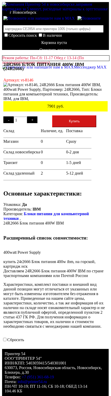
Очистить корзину (55, 50)
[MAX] (39, 18)
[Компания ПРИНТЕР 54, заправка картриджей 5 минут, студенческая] (89, 18)
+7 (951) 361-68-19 (38, 377)
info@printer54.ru (32, 381)
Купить (74, 121)
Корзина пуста (54, 42)
